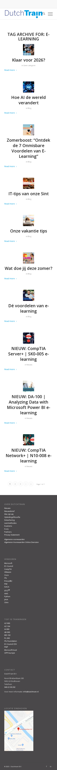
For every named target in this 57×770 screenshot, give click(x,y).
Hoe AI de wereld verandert (28, 100)
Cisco (6, 575)
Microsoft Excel (10, 650)
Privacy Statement (12, 535)
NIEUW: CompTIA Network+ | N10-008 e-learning (28, 455)
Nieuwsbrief (9, 511)
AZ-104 (7, 626)
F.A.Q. (6, 529)
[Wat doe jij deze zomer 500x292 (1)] (28, 258)
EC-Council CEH (10, 644)
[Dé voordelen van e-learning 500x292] (28, 295)
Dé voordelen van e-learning (28, 308)
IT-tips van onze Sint (28, 193)
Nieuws (29, 365)
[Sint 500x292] (28, 183)
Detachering (9, 520)
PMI (5, 584)
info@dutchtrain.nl (31, 691)
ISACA (6, 587)
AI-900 (6, 629)
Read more (9, 70)
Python (7, 596)
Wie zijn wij (8, 514)
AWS (6, 593)
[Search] (42, 13)
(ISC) (7, 590)
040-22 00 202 (9, 687)
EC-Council (8, 566)
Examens (8, 526)
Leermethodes (10, 523)
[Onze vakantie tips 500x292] (28, 220)
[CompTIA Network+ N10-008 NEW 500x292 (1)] (28, 439)
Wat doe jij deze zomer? (28, 268)
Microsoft (8, 563)
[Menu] (49, 13)
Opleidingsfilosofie (12, 517)
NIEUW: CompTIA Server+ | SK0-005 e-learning (28, 354)
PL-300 (7, 638)
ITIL (5, 578)
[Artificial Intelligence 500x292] (28, 87)
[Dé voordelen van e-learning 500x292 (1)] (28, 49)
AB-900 (7, 632)
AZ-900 (7, 623)
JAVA (6, 599)
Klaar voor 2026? (28, 60)
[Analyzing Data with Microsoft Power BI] (28, 386)
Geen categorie (29, 65)
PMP (6, 647)
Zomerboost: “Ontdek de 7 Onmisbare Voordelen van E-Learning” (28, 148)
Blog (29, 108)
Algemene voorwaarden (14, 539)
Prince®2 (8, 581)
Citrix (6, 602)
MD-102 (7, 635)
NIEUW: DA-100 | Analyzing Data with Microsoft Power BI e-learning (28, 405)
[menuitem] (42, 13)
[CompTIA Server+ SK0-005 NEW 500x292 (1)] (28, 338)
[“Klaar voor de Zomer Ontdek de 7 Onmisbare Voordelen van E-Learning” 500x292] (28, 129)
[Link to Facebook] (46, 766)
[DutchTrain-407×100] (23, 13)
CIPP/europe (9, 653)
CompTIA (8, 569)
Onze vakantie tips (28, 231)
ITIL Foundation (10, 641)
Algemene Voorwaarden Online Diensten (21, 542)
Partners (8, 532)
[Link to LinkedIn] (51, 766)
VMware (7, 572)
